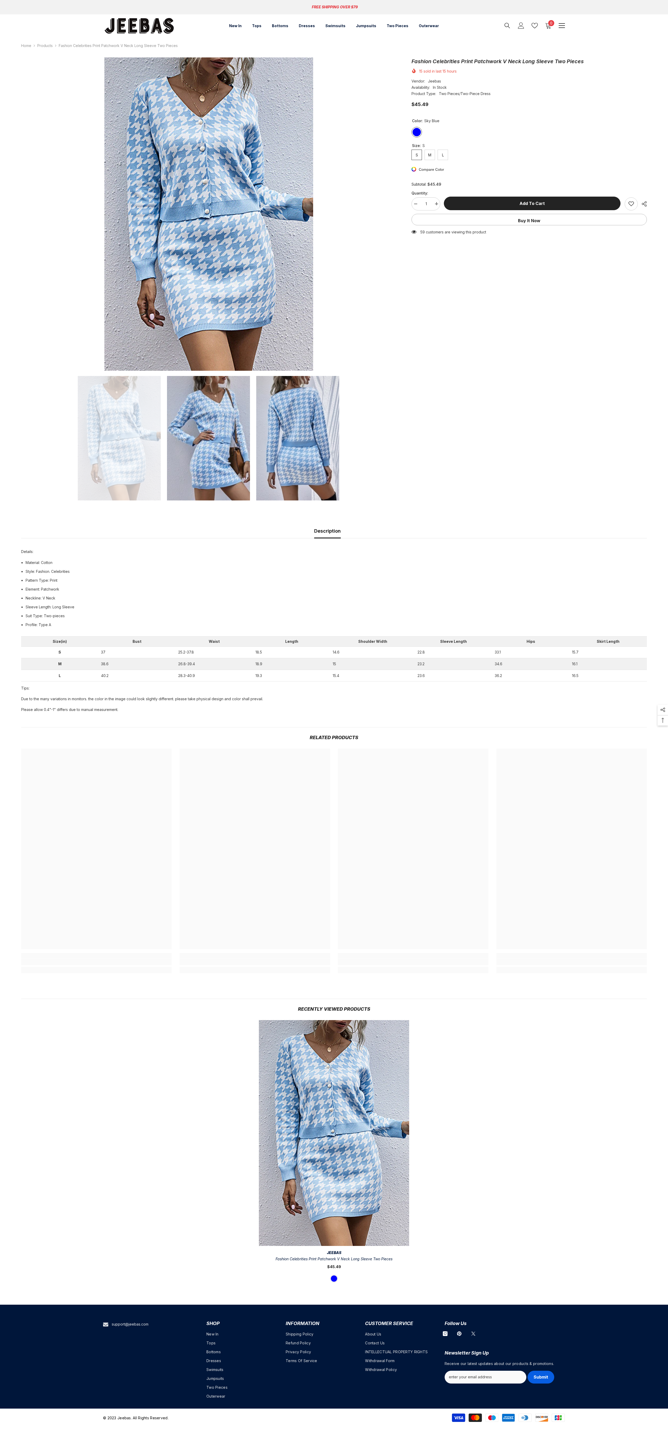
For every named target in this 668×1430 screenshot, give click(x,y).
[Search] (507, 25)
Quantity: (419, 193)
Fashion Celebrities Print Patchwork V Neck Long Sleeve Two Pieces (334, 1259)
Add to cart (532, 203)
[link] (96, 962)
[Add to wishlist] (631, 203)
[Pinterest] (459, 1334)
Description (327, 531)
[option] (208, 214)
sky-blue (334, 1278)
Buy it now (529, 220)
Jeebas (434, 81)
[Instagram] (445, 1334)
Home (26, 45)
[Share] (642, 204)
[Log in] (521, 25)
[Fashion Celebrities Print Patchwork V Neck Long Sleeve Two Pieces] (334, 1133)
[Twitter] (473, 1334)
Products (45, 45)
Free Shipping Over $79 (335, 7)
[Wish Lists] (535, 25)
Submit (541, 1377)
